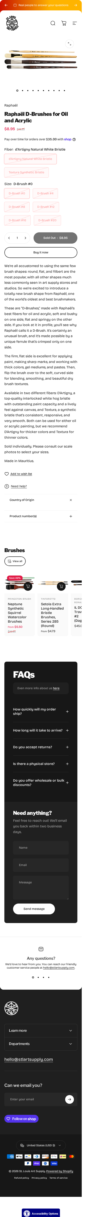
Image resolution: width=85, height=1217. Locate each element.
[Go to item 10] (64, 90)
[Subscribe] (69, 1099)
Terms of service (58, 1177)
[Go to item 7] (48, 90)
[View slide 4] (48, 977)
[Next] (75, 5)
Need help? (19, 486)
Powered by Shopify (59, 1171)
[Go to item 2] (22, 90)
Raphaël (11, 105)
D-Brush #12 (45, 207)
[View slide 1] (33, 977)
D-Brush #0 (17, 193)
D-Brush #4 (45, 193)
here (56, 688)
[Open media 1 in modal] (69, 43)
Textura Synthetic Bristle (26, 172)
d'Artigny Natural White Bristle (30, 159)
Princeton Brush (19, 599)
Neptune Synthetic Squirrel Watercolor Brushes (17, 612)
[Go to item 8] (54, 90)
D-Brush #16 (17, 220)
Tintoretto (48, 599)
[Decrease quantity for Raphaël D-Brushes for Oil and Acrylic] (9, 238)
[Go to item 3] (28, 90)
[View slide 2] (38, 977)
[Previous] (6, 5)
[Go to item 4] (33, 90)
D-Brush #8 (17, 207)
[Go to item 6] (43, 90)
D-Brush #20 (47, 220)
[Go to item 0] (17, 90)
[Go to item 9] (59, 90)
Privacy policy (39, 1177)
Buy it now (40, 252)
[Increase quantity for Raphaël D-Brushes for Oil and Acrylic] (25, 238)
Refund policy (21, 1177)
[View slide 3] (43, 977)
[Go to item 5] (38, 90)
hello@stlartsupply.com (59, 967)
